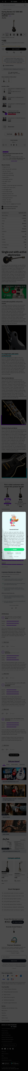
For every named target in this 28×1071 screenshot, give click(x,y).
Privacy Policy (16, 556)
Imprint (11, 556)
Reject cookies (10, 553)
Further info (18, 553)
